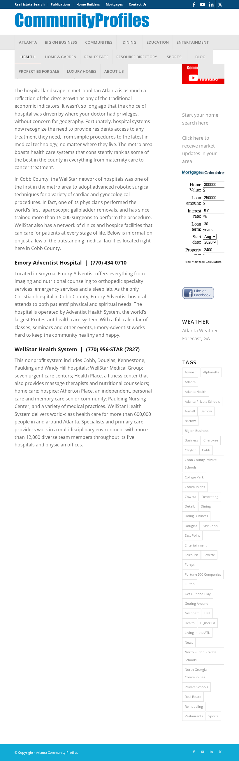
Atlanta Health (195, 391)
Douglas (191, 526)
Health (190, 623)
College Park (194, 477)
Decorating (210, 496)
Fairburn (191, 555)
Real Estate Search (30, 4)
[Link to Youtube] (202, 4)
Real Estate (193, 696)
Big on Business (196, 430)
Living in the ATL (197, 632)
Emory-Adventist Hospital (48, 262)
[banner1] (87, 22)
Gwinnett (192, 613)
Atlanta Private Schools (202, 401)
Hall (207, 613)
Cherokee (210, 440)
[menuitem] (31, 4)
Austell (190, 411)
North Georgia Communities (196, 673)
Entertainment (196, 545)
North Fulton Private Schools (200, 656)
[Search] (211, 71)
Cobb (206, 450)
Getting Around (196, 603)
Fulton (190, 584)
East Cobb (210, 526)
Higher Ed (207, 623)
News (189, 642)
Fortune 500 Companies (203, 574)
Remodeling (194, 706)
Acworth (191, 372)
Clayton (190, 450)
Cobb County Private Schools (201, 463)
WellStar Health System (46, 349)
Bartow (190, 420)
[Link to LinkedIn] (211, 4)
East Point (192, 535)
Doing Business (196, 516)
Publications (60, 4)
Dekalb (190, 506)
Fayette (209, 555)
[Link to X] (220, 4)
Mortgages (114, 4)
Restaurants (194, 716)
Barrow (206, 411)
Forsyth (190, 564)
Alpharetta (211, 372)
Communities (195, 487)
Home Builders (88, 4)
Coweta (190, 496)
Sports (213, 716)
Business (191, 440)
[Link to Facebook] (193, 4)
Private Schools (196, 687)
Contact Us (137, 4)
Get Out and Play (198, 594)
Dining (206, 506)
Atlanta (190, 382)
